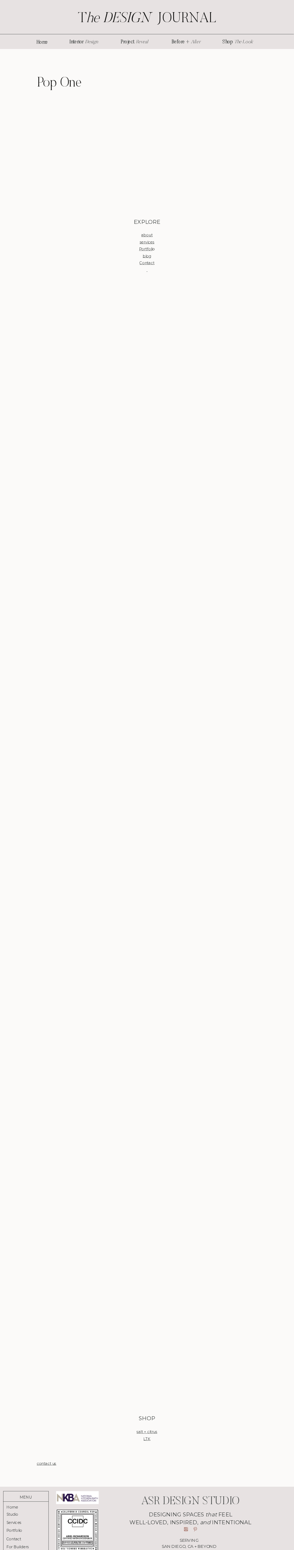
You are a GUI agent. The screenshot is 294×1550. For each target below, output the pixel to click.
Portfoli (146, 249)
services (147, 242)
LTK (146, 1438)
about (146, 235)
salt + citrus (147, 1432)
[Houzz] (147, 841)
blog (147, 256)
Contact (147, 263)
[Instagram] (147, 388)
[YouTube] (147, 1293)
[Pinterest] (147, 615)
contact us (47, 1463)
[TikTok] (147, 1067)
